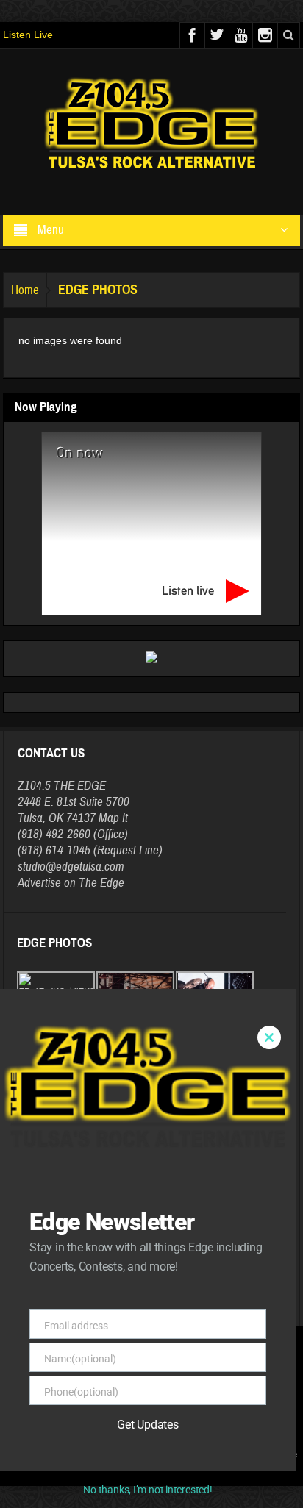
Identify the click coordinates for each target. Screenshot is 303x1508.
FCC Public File (270, 1454)
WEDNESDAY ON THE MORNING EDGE (95, 1297)
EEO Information (207, 1454)
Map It (113, 818)
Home (25, 290)
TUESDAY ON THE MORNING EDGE (88, 1238)
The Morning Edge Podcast (96, 1206)
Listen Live (28, 34)
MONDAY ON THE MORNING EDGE (87, 1252)
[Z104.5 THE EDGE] (151, 125)
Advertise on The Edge (71, 882)
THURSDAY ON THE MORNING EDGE (91, 1267)
